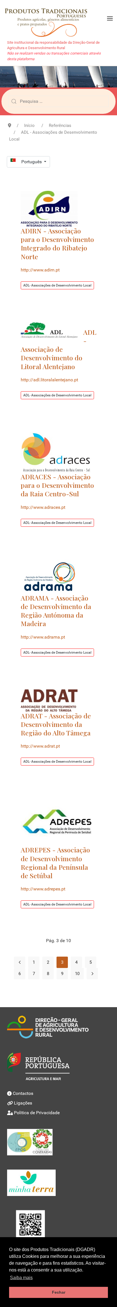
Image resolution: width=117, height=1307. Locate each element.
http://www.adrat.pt (40, 746)
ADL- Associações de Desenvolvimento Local (57, 285)
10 (77, 973)
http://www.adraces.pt (43, 507)
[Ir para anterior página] (19, 962)
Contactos (23, 1093)
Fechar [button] (58, 1292)
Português (32, 161)
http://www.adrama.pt (43, 637)
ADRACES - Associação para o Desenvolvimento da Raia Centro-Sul (57, 485)
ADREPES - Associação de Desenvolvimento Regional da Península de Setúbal (55, 862)
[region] (58, 76)
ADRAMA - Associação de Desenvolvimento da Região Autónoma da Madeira (56, 610)
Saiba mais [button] (21, 1277)
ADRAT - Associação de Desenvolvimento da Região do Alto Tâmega (56, 724)
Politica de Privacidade (37, 1112)
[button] (110, 18)
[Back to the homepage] (48, 18)
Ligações (23, 1103)
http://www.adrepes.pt (43, 889)
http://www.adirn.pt (40, 270)
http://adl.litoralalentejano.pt (49, 379)
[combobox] (58, 101)
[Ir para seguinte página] (92, 973)
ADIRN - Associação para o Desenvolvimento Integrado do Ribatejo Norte (57, 243)
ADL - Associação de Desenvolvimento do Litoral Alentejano (58, 349)
